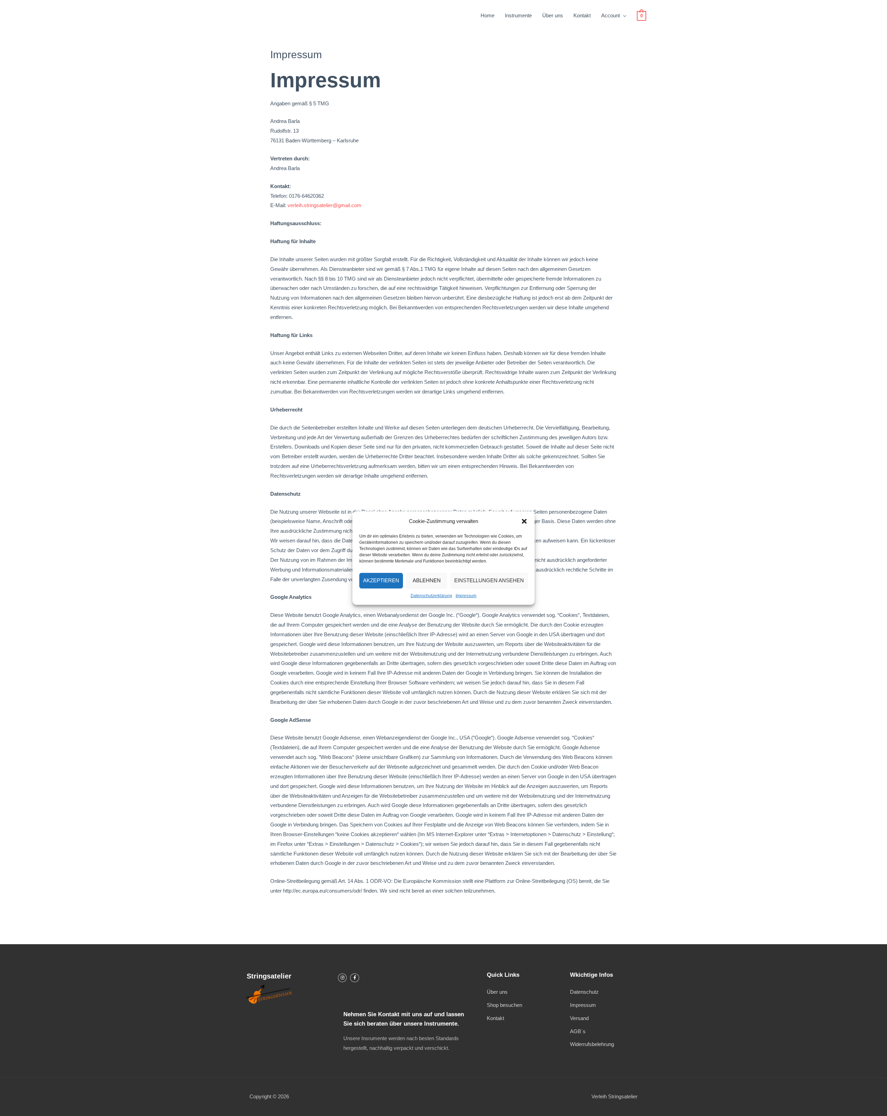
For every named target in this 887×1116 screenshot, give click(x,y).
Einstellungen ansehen (489, 580)
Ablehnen (427, 580)
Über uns (552, 15)
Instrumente (518, 15)
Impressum (466, 595)
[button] (524, 521)
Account (610, 15)
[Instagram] (342, 977)
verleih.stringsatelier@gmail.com (324, 205)
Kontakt (582, 15)
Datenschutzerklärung (431, 595)
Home (487, 15)
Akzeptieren (381, 580)
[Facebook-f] (354, 977)
